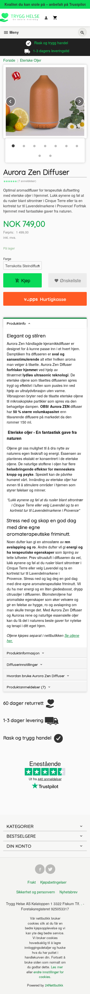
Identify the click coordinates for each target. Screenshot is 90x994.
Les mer (57, 967)
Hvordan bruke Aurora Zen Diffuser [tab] (35, 676)
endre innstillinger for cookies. (49, 974)
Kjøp (25, 280)
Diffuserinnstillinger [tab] (22, 664)
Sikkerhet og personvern (35, 891)
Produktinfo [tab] (16, 323)
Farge (7, 258)
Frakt (32, 882)
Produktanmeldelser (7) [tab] (26, 687)
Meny (13, 32)
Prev (15, 100)
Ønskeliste (70, 280)
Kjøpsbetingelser (53, 882)
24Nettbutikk (54, 985)
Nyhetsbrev (69, 891)
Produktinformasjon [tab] (23, 653)
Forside (9, 60)
